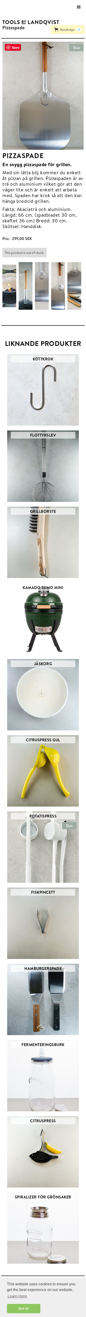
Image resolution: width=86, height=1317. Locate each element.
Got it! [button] (23, 1308)
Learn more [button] (17, 1296)
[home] (29, 22)
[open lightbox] (10, 286)
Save (16, 47)
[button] (79, 7)
